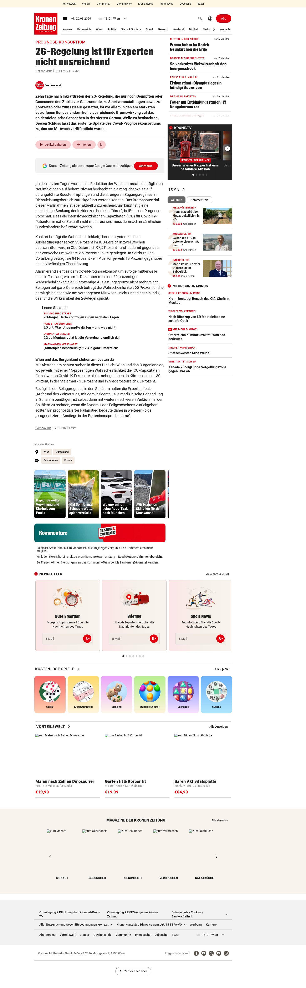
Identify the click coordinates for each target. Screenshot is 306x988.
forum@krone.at (136, 562)
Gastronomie (51, 460)
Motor (207, 29)
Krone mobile (145, 3)
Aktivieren (146, 166)
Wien (99, 29)
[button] (214, 29)
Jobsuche (185, 3)
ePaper (86, 3)
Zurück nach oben (133, 971)
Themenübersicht (150, 556)
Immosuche (166, 3)
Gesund (163, 29)
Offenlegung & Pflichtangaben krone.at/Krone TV (69, 914)
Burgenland (62, 452)
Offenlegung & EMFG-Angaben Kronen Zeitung (132, 914)
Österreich (84, 29)
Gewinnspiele (124, 3)
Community (103, 3)
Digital (193, 29)
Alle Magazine (220, 820)
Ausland (178, 29)
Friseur (68, 460)
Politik (112, 29)
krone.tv (225, 29)
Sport (149, 29)
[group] (50, 494)
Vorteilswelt (69, 3)
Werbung (196, 924)
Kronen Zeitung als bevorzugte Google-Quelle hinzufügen (101, 166)
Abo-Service (47, 934)
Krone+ (67, 29)
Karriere (211, 924)
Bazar (201, 3)
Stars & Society (131, 29)
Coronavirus (43, 71)
